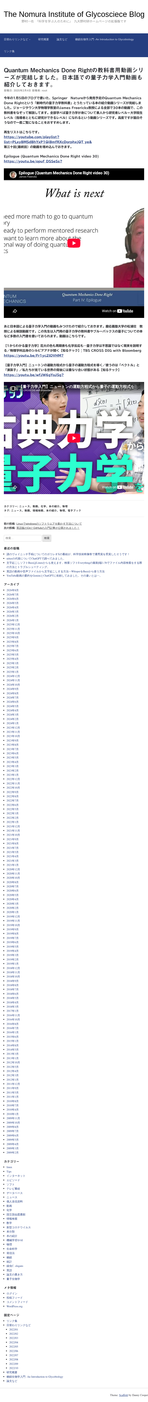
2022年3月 (13, 813)
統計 (9, 1261)
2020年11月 (13, 873)
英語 (9, 1270)
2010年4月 (13, 1109)
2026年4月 (13, 607)
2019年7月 (13, 938)
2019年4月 (13, 951)
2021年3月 (13, 860)
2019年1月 (13, 963)
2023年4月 (13, 762)
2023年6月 (13, 753)
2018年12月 (13, 968)
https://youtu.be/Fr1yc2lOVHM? (34, 355)
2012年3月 (13, 1075)
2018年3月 (13, 1006)
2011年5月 (13, 1092)
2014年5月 (13, 1049)
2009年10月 (13, 1122)
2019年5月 (13, 946)
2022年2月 (13, 817)
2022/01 (13, 1329)
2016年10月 (13, 1019)
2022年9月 (13, 792)
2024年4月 (13, 710)
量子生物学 (13, 1279)
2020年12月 (13, 869)
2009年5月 (13, 1139)
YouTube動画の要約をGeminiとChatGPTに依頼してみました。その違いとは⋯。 (54, 575)
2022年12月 (13, 779)
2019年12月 (13, 916)
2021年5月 (13, 852)
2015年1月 (13, 1041)
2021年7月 (13, 848)
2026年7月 (13, 594)
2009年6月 (13, 1135)
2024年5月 (13, 706)
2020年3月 (13, 903)
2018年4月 (13, 1002)
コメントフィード (17, 1302)
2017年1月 (13, 1011)
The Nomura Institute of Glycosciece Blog (74, 14)
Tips (9, 1171)
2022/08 (13, 1359)
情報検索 (38, 510)
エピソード (13, 1180)
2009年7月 (13, 1131)
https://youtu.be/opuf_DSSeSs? (33, 161)
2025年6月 (13, 650)
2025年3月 (13, 663)
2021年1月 (13, 865)
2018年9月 (13, 981)
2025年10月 (13, 633)
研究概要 (43, 39)
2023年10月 (13, 736)
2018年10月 (13, 976)
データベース (15, 1193)
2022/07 (13, 1355)
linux (9, 1167)
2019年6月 (13, 942)
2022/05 (13, 1346)
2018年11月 (13, 972)
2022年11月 (13, 783)
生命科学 (12, 1249)
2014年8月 (13, 1045)
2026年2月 (13, 616)
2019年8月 (13, 933)
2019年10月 (13, 925)
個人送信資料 (15, 1201)
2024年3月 (13, 714)
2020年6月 (13, 890)
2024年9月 (13, 689)
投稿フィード (15, 1297)
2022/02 (13, 1333)
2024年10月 (13, 684)
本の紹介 (54, 506)
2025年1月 (13, 672)
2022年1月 (13, 822)
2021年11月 (13, 830)
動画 (35, 506)
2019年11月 (13, 920)
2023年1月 (13, 775)
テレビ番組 (13, 1188)
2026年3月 (13, 611)
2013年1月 (13, 1058)
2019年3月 (13, 955)
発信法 (11, 1253)
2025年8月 (13, 641)
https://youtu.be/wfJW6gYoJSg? (34, 374)
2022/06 (13, 1351)
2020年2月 (13, 908)
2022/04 (13, 1342)
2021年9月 (13, 839)
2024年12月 (13, 676)
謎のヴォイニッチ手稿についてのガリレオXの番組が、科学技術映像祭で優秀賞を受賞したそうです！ (68, 554)
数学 (9, 1223)
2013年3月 (13, 1054)
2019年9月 (13, 929)
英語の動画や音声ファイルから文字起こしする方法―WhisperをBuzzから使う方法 (56, 571)
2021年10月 (13, 835)
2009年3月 (13, 1148)
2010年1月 (13, 1114)
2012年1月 (13, 1079)
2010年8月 (13, 1101)
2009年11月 (13, 1118)
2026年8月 (13, 590)
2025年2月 (13, 667)
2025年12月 (13, 624)
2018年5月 (13, 998)
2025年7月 (13, 646)
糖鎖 (9, 1257)
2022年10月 (13, 787)
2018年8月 (13, 985)
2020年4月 (13, 899)
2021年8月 (13, 843)
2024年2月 (13, 719)
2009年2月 (13, 1152)
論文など (62, 39)
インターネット (16, 1175)
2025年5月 (13, 654)
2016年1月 (13, 1032)
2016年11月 (13, 1015)
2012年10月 (13, 1062)
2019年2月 (13, 959)
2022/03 (13, 1338)
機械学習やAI (15, 1240)
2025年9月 (13, 637)
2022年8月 (13, 796)
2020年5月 (13, 895)
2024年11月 (13, 680)
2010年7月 (13, 1105)
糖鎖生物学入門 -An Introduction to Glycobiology (104, 39)
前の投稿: (43, 523)
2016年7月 (13, 1028)
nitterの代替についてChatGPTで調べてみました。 (36, 558)
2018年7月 (13, 989)
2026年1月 (13, 620)
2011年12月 (13, 1084)
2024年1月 (13, 723)
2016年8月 (13, 1024)
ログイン (12, 1293)
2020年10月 (13, 878)
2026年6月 (13, 599)
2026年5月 (13, 603)
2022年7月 (13, 800)
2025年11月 (13, 629)
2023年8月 (13, 744)
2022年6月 (13, 805)
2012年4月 (13, 1071)
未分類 (11, 1231)
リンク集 (9, 51)
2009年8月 (13, 1127)
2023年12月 (13, 727)
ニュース (24, 506)
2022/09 (13, 1364)
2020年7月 (13, 886)
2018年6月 (13, 994)
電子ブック (74, 510)
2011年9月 (13, 1088)
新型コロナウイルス (19, 1227)
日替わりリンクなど (16, 39)
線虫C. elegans (15, 1266)
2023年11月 (13, 732)
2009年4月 (13, 1144)
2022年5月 (13, 809)
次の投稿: (42, 527)
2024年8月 (13, 693)
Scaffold (123, 1395)
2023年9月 (13, 740)
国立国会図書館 (16, 1214)
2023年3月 (13, 766)
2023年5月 (13, 757)
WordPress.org (15, 1306)
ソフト (11, 1184)
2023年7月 (13, 749)
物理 (65, 506)
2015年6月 (13, 1036)
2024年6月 (13, 701)
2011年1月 (13, 1096)
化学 (43, 506)
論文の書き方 (15, 1274)
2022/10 (13, 1368)
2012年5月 (13, 1067)
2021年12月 (13, 826)
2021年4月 (13, 856)
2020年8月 (13, 882)
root (44, 90)
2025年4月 (13, 659)
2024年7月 (13, 697)
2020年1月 (13, 912)
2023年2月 (13, 770)
